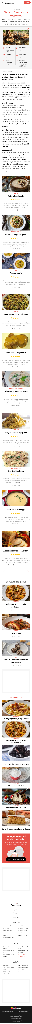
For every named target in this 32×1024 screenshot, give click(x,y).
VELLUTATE (16, 193)
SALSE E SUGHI (16, 783)
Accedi (27, 2)
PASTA (16, 270)
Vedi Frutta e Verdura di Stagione (23, 955)
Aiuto (21, 1016)
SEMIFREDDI (16, 805)
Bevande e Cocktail (23, 935)
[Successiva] (28, 571)
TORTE (16, 827)
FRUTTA (16, 762)
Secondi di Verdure (23, 928)
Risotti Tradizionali (8, 937)
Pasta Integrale (7, 935)
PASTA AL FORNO (16, 429)
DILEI (17, 1011)
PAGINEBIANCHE (6, 1011)
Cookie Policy (24, 1015)
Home (13, 9)
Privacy (18, 1015)
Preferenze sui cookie (14, 1016)
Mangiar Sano (7, 965)
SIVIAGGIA (21, 1011)
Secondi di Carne (22, 933)
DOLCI (16, 657)
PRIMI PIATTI (16, 716)
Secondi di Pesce (22, 930)
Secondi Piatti (21, 926)
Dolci (19, 937)
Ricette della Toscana (21, 970)
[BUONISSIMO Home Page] (9, 2)
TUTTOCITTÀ (13, 1011)
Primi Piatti (6, 928)
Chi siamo (7, 1015)
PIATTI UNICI (16, 601)
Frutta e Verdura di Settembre (23, 951)
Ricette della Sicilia (23, 965)
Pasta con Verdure (8, 933)
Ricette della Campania (6, 972)
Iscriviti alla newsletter (16, 859)
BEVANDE (18, 9)
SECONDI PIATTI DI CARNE (16, 350)
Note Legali (12, 1015)
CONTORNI (16, 311)
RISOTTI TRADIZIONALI (16, 231)
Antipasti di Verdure (8, 926)
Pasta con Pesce (7, 930)
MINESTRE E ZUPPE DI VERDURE (16, 388)
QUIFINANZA (27, 1011)
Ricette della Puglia (23, 967)
